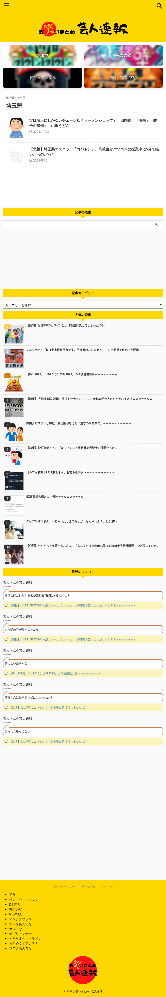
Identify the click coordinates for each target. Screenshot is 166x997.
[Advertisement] (83, 258)
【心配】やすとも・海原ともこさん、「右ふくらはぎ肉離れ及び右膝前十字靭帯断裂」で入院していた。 (93, 545)
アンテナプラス (20, 919)
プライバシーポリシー (63, 886)
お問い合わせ (88, 886)
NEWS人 (15, 914)
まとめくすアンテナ (23, 943)
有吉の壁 (15, 909)
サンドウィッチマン (23, 899)
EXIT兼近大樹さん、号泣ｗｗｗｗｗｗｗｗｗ (55, 496)
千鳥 (12, 894)
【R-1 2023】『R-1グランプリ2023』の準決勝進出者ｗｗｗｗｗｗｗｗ (71, 374)
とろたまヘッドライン (25, 938)
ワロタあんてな (20, 948)
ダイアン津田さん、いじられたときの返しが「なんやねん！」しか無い (71, 521)
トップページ (107, 886)
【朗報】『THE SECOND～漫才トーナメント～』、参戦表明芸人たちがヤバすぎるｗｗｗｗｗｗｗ (89, 398)
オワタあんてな (20, 924)
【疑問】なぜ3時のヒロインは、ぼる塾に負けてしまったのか (65, 325)
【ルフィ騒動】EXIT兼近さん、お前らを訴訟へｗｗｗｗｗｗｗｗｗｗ (70, 472)
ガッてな (15, 928)
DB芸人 (14, 904)
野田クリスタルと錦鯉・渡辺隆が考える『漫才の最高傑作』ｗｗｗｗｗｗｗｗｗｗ (78, 423)
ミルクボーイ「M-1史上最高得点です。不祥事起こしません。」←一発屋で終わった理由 (82, 350)
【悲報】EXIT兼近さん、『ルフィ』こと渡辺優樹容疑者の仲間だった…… (73, 447)
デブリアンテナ (20, 933)
